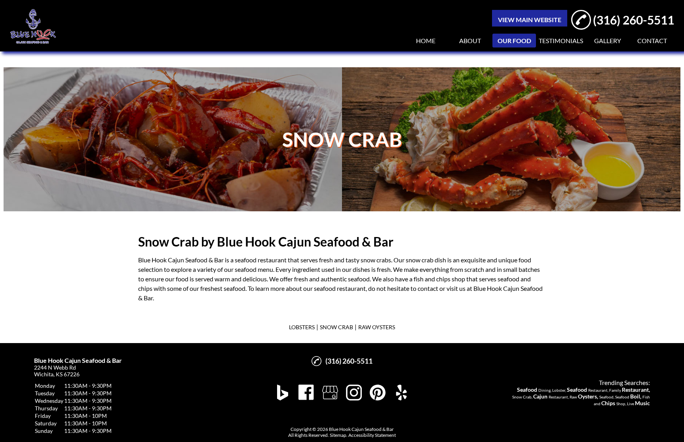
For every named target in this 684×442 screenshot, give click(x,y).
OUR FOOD (514, 40)
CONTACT (652, 40)
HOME (425, 40)
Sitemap (338, 435)
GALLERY (607, 40)
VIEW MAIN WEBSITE (529, 19)
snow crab (374, 260)
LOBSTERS (302, 327)
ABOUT (470, 40)
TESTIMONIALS (561, 40)
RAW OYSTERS (376, 327)
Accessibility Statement (372, 435)
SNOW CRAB (336, 327)
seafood (245, 269)
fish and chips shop (439, 279)
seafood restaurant (261, 260)
